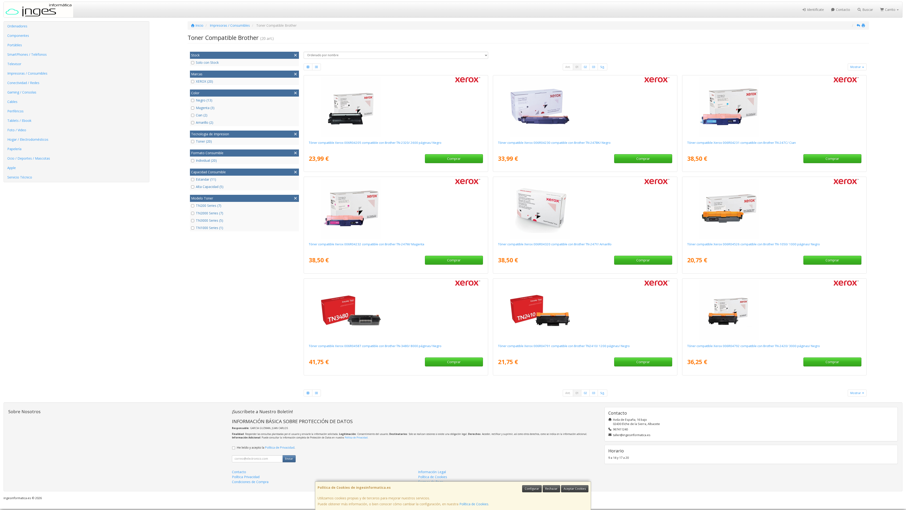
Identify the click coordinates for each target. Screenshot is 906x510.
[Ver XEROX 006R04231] (774, 107)
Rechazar (551, 489)
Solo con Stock (207, 62)
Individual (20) (206, 160)
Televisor (14, 64)
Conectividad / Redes (23, 83)
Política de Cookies (473, 504)
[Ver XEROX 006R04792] (774, 310)
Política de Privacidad (356, 437)
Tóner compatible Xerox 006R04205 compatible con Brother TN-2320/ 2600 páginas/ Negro (375, 142)
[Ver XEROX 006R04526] (774, 208)
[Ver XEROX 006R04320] (585, 208)
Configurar (532, 489)
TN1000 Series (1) (209, 227)
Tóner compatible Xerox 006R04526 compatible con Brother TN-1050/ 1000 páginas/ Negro (753, 244)
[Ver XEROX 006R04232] (395, 208)
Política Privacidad (246, 477)
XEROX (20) (204, 81)
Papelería (14, 149)
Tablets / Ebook (19, 120)
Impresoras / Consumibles (27, 73)
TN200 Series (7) (208, 205)
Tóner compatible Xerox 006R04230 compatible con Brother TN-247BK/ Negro (554, 142)
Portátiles (14, 45)
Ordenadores (17, 26)
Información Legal (432, 472)
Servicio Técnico (19, 177)
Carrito (890, 9)
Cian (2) (201, 115)
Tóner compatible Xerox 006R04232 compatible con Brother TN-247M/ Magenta (366, 244)
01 (577, 67)
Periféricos (15, 111)
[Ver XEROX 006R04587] (395, 310)
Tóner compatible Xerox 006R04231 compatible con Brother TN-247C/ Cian (741, 142)
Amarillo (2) (204, 122)
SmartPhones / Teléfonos (27, 54)
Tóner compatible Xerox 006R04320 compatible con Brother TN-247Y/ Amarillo (555, 244)
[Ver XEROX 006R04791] (585, 310)
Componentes (18, 35)
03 (593, 67)
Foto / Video (16, 130)
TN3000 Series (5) (209, 220)
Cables (12, 101)
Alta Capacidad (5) (209, 186)
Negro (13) (204, 100)
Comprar (454, 158)
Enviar (289, 459)
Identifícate (815, 9)
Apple (11, 168)
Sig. (602, 67)
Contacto (842, 9)
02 (585, 67)
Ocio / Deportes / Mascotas (28, 158)
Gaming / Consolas (21, 92)
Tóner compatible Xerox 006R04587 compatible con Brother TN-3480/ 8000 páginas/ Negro (375, 346)
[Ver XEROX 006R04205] (395, 107)
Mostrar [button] (856, 67)
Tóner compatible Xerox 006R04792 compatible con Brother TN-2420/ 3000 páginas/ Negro (753, 346)
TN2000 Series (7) (209, 213)
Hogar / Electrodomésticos (27, 139)
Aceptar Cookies (575, 489)
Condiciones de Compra (250, 482)
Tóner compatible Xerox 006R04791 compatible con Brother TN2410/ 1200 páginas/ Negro (564, 346)
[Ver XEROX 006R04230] (585, 107)
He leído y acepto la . (266, 448)
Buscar (867, 9)
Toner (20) (204, 141)
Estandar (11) (206, 179)
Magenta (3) (205, 108)
